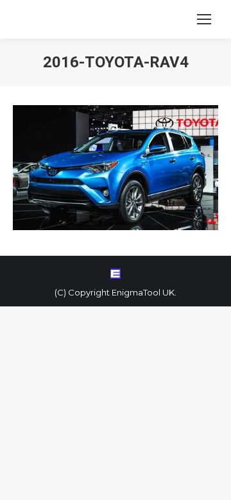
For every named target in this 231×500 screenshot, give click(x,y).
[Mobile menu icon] (204, 19)
